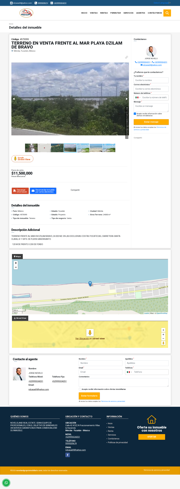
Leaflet (146, 313)
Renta (110, 431)
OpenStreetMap (162, 313)
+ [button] (16, 263)
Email (81, 368)
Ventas (93, 13)
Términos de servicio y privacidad (113, 401)
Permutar (115, 13)
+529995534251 (60, 3)
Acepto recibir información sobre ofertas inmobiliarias (104, 389)
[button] (126, 57)
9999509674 (43, 3)
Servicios (128, 13)
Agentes (140, 13)
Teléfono (129, 368)
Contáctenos (155, 13)
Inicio (84, 13)
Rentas (104, 13)
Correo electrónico (142, 84)
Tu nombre (139, 76)
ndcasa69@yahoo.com (152, 65)
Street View (24, 159)
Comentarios (84, 377)
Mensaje (138, 102)
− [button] (16, 267)
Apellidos (129, 359)
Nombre (83, 359)
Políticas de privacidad (118, 442)
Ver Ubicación (82, 338)
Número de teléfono (143, 93)
